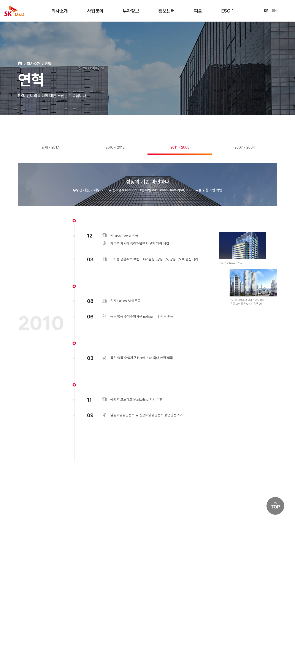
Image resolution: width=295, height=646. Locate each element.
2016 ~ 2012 (115, 147)
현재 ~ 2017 (50, 147)
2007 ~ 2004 (245, 147)
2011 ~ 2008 (180, 147)
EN (274, 11)
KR (266, 11)
